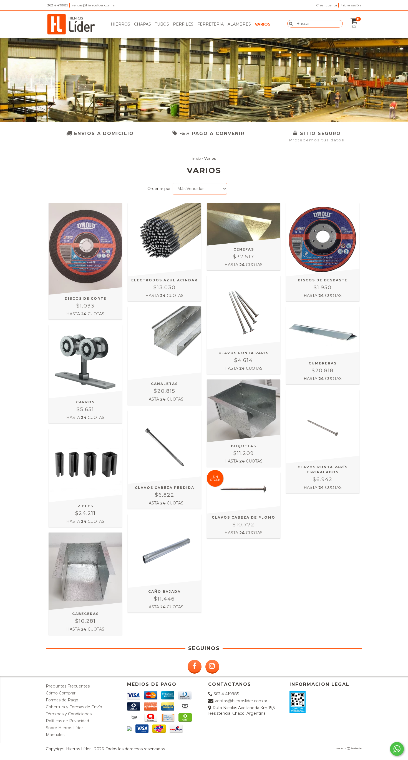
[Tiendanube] (349, 748)
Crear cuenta (326, 5)
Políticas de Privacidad (67, 720)
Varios (263, 24)
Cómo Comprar (60, 693)
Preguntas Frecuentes (68, 686)
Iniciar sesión (351, 5)
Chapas (142, 24)
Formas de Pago (62, 700)
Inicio (196, 158)
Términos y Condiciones (69, 713)
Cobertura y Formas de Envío (74, 706)
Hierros (120, 24)
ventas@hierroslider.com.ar (94, 5)
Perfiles (183, 24)
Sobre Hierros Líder (64, 727)
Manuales (55, 734)
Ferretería (210, 24)
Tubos (162, 24)
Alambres (239, 24)
